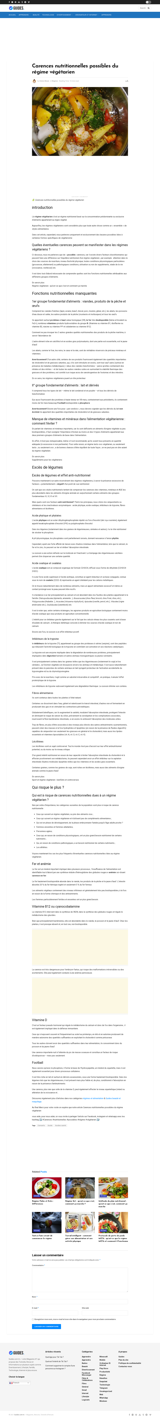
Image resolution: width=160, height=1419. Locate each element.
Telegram (104, 1388)
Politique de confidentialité (129, 1363)
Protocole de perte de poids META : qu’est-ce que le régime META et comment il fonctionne (113, 1238)
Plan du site (123, 1360)
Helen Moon (44, 81)
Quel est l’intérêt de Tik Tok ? (56, 1361)
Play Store (104, 1368)
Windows (103, 1401)
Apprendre (24, 15)
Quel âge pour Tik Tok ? (54, 1357)
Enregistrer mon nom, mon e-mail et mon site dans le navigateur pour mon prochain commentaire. (75, 1319)
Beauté (36, 15)
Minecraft (104, 1357)
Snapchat (103, 1381)
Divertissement (64, 15)
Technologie (48, 15)
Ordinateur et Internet (86, 15)
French (15, 1383)
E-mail (35, 1308)
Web (101, 1395)
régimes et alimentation (93, 1098)
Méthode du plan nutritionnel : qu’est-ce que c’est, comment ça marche (112, 1204)
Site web (85, 1308)
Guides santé (60, 1125)
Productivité (105, 1372)
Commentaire (38, 1265)
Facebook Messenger (86, 1374)
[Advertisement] (80, 39)
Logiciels (86, 1400)
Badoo (84, 1363)
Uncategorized (106, 1391)
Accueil (12, 15)
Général (85, 1387)
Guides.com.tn (19, 1415)
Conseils (41, 1125)
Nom (35, 1297)
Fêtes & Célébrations (87, 1379)
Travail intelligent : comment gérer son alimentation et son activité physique (78, 1238)
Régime (55, 81)
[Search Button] (148, 8)
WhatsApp (104, 1398)
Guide (50, 1125)
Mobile (102, 1360)
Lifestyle (85, 1397)
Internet (85, 1393)
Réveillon (103, 1378)
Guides (121, 1357)
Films (84, 1384)
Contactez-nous (125, 1366)
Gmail (84, 1390)
